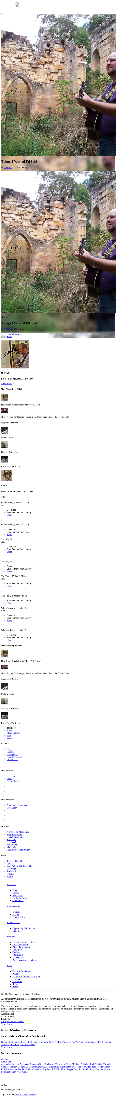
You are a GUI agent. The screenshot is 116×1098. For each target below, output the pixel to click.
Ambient (15, 1064)
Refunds (10, 874)
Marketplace (12, 847)
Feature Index (13, 781)
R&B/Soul (57, 1069)
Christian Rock (87, 1064)
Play (10, 1061)
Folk (74, 1067)
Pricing (10, 778)
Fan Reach (11, 842)
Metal (34, 1069)
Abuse (10, 876)
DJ (27, 1067)
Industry (13, 733)
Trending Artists (47, 1042)
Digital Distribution (15, 837)
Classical (5, 1067)
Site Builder (12, 844)
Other (39, 1069)
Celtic (68, 1064)
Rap (64, 1069)
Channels (19, 1021)
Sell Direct (11, 839)
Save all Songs (13, 334)
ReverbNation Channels (25, 1094)
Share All (11, 1021)
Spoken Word (15, 1072)
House (107, 1067)
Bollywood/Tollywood (55, 1064)
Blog (9, 749)
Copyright (11, 869)
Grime (85, 1067)
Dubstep (39, 1067)
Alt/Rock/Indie (61, 1042)
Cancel (4, 1061)
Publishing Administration (18, 850)
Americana (24, 1064)
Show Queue (7, 1024)
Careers (10, 752)
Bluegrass (34, 1064)
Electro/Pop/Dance (77, 1042)
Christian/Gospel (102, 1064)
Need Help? (12, 754)
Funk (79, 1067)
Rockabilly (84, 1069)
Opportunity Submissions (18, 805)
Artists (10, 730)
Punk (49, 1069)
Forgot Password (14, 757)
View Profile (6, 383)
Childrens (76, 1064)
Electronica (54, 1067)
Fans (9, 735)
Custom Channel (27, 1044)
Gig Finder (12, 808)
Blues (41, 1064)
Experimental (65, 1067)
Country (21, 1067)
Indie (3, 1069)
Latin (28, 1069)
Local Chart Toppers (30, 1042)
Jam (19, 1069)
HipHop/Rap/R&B (94, 1042)
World (25, 1072)
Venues (10, 738)
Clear (3, 1021)
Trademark (11, 871)
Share (9, 336)
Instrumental (11, 1069)
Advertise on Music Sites (18, 832)
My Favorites (13, 1044)
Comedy (13, 1067)
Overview (11, 776)
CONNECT (12, 759)
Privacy (10, 863)
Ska (108, 1069)
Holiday (100, 1067)
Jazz (24, 1069)
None (7, 1059)
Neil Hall (8, 167)
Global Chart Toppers (11, 1042)
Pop (44, 1069)
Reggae (69, 1069)
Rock (76, 1069)
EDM (45, 1067)
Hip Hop (92, 1067)
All (2, 1059)
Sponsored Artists (14, 834)
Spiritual (5, 1072)
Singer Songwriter (98, 1069)
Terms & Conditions (16, 861)
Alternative (6, 1064)
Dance (32, 1067)
